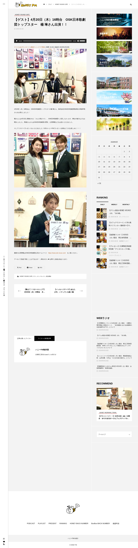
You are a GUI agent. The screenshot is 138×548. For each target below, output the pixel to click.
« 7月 (99, 183)
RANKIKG (63, 523)
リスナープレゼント (115, 255)
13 (114, 162)
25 (104, 172)
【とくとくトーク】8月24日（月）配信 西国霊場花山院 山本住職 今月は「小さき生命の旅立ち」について (114, 357)
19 (109, 167)
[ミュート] (78, 41)
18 (104, 167)
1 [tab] (112, 407)
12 (109, 162)
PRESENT (52, 523)
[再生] (17, 41)
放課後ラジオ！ (124, 241)
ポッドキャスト (41, 276)
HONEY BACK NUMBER (79, 523)
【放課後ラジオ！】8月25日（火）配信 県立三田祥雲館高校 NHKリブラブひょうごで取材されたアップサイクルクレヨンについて (114, 345)
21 (119, 167)
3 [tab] (116, 407)
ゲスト (35, 276)
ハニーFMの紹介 (73, 538)
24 (99, 172)
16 (129, 162)
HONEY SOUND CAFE (26, 276)
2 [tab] (114, 407)
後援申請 (116, 523)
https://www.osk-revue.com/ (57, 253)
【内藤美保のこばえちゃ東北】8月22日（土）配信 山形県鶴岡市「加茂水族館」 (114, 367)
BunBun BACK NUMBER (100, 523)
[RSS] (4, 544)
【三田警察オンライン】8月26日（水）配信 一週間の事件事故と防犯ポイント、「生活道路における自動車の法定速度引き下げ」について (114, 325)
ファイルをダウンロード (22, 47)
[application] (50, 41)
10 (99, 162)
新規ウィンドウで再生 (38, 47)
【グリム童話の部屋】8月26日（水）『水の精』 (112, 335)
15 (124, 162)
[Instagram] (4, 539)
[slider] (82, 41)
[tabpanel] (114, 404)
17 (99, 167)
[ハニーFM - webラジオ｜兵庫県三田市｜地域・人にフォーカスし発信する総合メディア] (26, 4)
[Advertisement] (50, 316)
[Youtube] (4, 541)
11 (104, 162)
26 (109, 172)
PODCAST (31, 523)
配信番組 (48, 276)
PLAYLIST (42, 523)
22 (124, 167)
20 (114, 167)
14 (119, 162)
